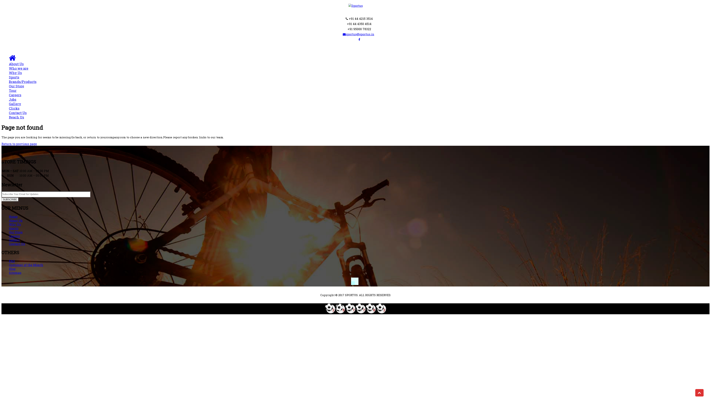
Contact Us (18, 115)
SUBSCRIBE (10, 199)
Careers (15, 97)
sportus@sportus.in (360, 34)
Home (13, 217)
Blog (12, 269)
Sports (22, 79)
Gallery (15, 106)
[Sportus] (355, 6)
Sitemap (15, 273)
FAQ (12, 261)
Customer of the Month (26, 265)
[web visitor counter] (355, 312)
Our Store (16, 232)
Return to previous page (19, 144)
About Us (18, 66)
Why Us (15, 73)
